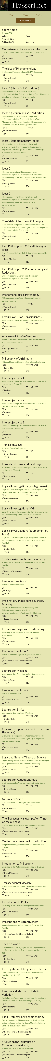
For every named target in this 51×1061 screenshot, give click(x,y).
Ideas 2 (6, 168)
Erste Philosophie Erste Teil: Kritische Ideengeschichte (24, 253)
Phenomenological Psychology (20, 294)
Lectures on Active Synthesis (19, 779)
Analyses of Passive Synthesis (20, 336)
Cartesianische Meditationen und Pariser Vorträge (23, 52)
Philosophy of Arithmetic (17, 358)
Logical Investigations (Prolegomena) (24, 486)
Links (38, 15)
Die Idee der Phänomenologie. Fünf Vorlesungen (22, 72)
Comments (30, 42)
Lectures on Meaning (14, 670)
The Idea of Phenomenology (19, 68)
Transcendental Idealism (17, 883)
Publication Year (9, 42)
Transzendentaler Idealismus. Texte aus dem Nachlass (24, 886)
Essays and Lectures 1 (15, 651)
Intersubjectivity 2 (13, 400)
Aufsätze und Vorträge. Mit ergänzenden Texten (21, 654)
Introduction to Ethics (15, 902)
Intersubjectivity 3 (13, 422)
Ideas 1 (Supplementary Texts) (20, 140)
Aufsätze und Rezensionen (13, 584)
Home (12, 15)
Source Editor (8, 39)
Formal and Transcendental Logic (22, 464)
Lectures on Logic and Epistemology (24, 629)
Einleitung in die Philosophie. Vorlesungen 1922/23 (23, 867)
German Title (8, 33)
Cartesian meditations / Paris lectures (24, 49)
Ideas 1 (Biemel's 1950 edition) (20, 88)
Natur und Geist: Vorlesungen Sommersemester (21, 802)
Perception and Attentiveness (20, 921)
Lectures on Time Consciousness (22, 317)
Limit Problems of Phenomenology (23, 1016)
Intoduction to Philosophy (18, 863)
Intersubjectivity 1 (13, 378)
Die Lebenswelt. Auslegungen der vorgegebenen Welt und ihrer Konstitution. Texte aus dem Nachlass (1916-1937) (24, 950)
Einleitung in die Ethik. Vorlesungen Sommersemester (23, 906)
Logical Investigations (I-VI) (18, 508)
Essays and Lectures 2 (15, 690)
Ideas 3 (6, 193)
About (25, 15)
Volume (5, 36)
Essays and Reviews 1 (15, 581)
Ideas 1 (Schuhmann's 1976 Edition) (23, 113)
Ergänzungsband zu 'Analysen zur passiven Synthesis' (23, 783)
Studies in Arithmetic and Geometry (23, 559)
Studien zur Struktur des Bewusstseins (17, 1048)
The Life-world (11, 944)
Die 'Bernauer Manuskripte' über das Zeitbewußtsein (23, 825)
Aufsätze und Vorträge (11, 693)
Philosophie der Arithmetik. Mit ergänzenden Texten (23, 362)
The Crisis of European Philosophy (23, 221)
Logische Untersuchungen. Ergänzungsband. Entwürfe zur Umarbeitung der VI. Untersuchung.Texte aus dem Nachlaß (24, 540)
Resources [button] (24, 20)
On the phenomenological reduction (24, 841)
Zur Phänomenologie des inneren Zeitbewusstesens (23, 320)
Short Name (9, 29)
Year (28, 36)
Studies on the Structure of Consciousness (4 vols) (18, 1043)
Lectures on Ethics (13, 709)
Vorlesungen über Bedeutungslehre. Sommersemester (24, 674)
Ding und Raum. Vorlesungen (14, 448)
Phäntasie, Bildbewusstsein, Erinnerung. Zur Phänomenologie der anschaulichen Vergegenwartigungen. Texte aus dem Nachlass (21, 610)
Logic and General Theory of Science (24, 757)
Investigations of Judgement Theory (24, 969)
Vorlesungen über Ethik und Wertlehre (17, 713)
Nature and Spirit (12, 799)
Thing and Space (12, 444)
